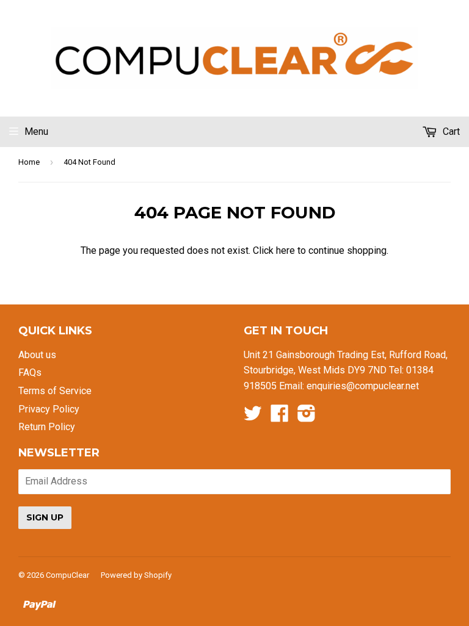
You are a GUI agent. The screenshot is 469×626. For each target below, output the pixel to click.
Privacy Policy (48, 409)
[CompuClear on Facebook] (280, 417)
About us (37, 355)
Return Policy (46, 427)
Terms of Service (55, 391)
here (285, 250)
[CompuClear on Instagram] (306, 417)
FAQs (30, 372)
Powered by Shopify (136, 575)
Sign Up (45, 517)
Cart (450, 131)
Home (29, 162)
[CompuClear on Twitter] (253, 417)
